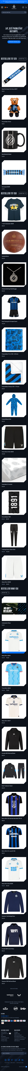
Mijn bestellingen (18, 1035)
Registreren (17, 1033)
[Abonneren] (25, 1053)
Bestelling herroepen (19, 1036)
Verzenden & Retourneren (20, 1037)
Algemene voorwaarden (19, 1039)
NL (7, 7)
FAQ (2, 1035)
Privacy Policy (4, 1040)
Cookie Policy (4, 1039)
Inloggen (16, 1032)
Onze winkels (4, 1032)
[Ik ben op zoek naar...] (25, 12)
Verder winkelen (14, 41)
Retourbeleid (13, 1062)
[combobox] (6, 7)
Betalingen (3, 1036)
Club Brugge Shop (6, 1066)
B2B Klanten (17, 1040)
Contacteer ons (4, 1033)
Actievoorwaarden (5, 1037)
